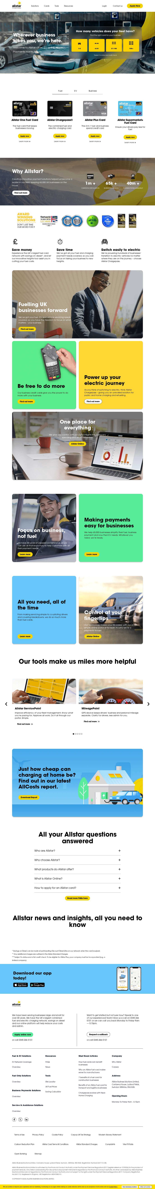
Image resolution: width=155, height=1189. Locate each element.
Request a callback (98, 1034)
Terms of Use (19, 1135)
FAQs (47, 1062)
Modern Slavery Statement (110, 1135)
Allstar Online (77, 443)
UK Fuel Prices (51, 1086)
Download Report (29, 797)
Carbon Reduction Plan (24, 1144)
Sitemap (38, 1154)
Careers (115, 1067)
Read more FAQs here (77, 898)
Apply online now (22, 1034)
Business (93, 91)
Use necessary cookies (130, 1187)
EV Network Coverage (21, 1062)
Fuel (60, 91)
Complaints (110, 1144)
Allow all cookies (145, 1187)
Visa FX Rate (128, 1144)
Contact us (117, 6)
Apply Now (135, 6)
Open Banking (20, 1154)
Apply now (24, 136)
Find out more (20, 192)
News (47, 1067)
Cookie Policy (57, 1135)
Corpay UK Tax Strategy (81, 1135)
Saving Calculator (53, 1091)
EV (75, 91)
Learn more (25, 554)
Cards (46, 6)
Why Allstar (116, 1062)
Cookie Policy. (113, 1186)
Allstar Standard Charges (86, 1144)
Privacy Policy (38, 1135)
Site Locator (50, 1082)
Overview (16, 1067)
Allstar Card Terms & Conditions (55, 1144)
